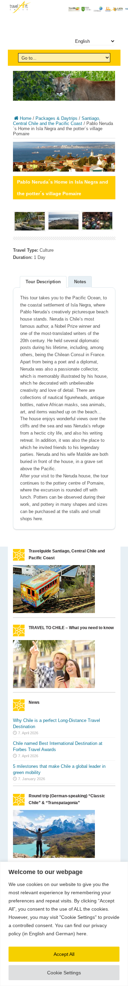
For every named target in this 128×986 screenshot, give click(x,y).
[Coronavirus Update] (54, 686)
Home (25, 118)
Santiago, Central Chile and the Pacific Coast (56, 121)
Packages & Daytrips (56, 118)
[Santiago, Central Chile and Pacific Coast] (54, 611)
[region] (64, 924)
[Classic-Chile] (54, 856)
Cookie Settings (64, 972)
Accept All (64, 954)
